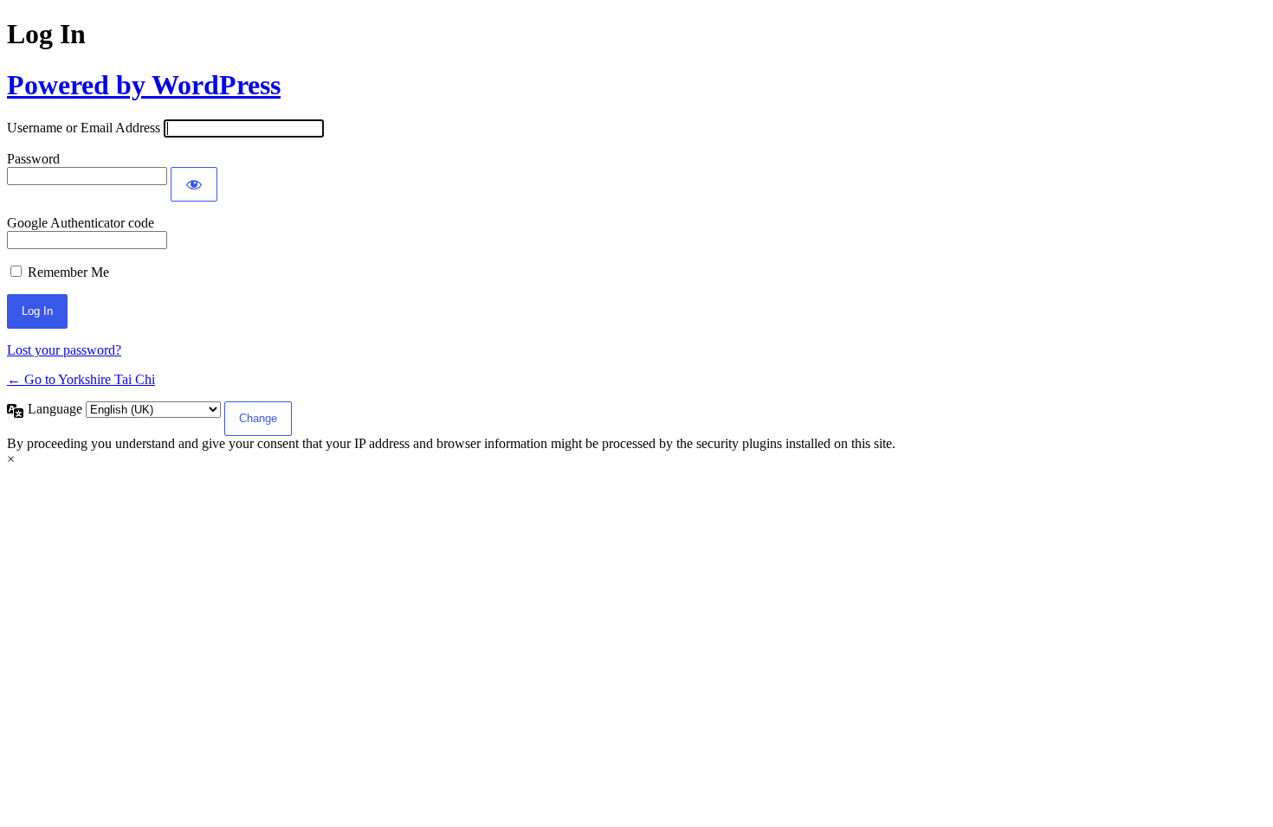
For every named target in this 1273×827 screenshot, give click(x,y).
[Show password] (194, 184)
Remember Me (68, 272)
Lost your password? (64, 350)
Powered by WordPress (144, 84)
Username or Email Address (83, 127)
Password (33, 158)
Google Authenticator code (80, 222)
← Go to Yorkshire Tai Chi (81, 379)
